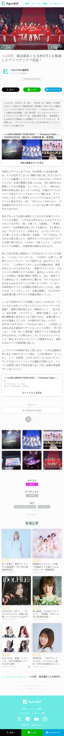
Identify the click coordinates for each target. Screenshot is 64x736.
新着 (27, 3)
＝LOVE (32, 495)
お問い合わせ (36, 725)
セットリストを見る (32, 392)
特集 (43, 713)
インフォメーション (32, 410)
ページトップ (32, 688)
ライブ (44, 507)
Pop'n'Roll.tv (32, 514)
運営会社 (25, 725)
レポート (32, 484)
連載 (45, 3)
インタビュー (56, 3)
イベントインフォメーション (25, 507)
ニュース (36, 3)
